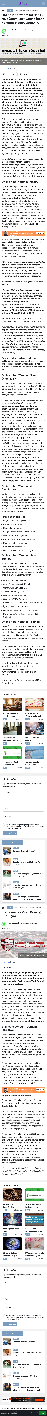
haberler (40, 1408)
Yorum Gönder (10, 833)
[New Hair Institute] (23, 3)
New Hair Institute (15, 30)
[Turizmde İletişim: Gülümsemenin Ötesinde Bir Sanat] (34, 757)
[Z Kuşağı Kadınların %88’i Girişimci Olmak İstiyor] (23, 885)
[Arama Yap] (43, 3)
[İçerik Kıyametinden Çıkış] (12, 1224)
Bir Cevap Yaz (10, 779)
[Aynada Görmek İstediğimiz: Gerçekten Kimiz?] (12, 733)
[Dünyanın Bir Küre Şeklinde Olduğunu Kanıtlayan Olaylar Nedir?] (12, 1248)
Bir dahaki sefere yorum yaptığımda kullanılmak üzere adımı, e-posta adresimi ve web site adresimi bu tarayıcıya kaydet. (25, 826)
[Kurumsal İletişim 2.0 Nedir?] (23, 850)
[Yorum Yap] (4, 74)
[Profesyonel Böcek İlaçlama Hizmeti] (12, 757)
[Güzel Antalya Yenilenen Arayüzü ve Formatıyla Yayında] (34, 1224)
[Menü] (3, 3)
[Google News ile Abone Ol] (9, 69)
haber (35, 1408)
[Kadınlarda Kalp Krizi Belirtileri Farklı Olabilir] (23, 862)
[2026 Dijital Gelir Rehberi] (34, 733)
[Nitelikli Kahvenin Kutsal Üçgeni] (12, 1199)
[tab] (34, 842)
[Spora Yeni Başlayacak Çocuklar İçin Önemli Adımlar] (23, 873)
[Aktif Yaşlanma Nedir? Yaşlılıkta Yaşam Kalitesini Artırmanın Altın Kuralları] (12, 709)
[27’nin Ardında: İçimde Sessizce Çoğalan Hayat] (34, 1248)
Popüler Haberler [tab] (12, 842)
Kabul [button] (42, 1413)
